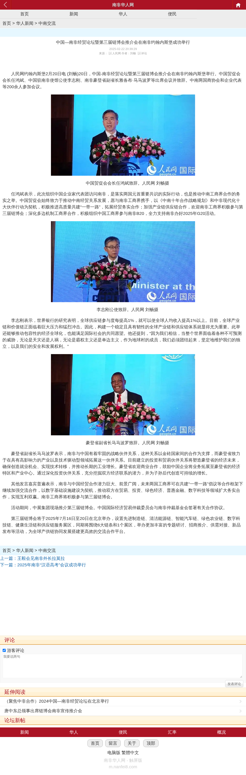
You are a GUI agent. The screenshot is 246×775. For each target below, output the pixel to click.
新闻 (73, 14)
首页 (24, 14)
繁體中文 (130, 752)
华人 (123, 14)
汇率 (172, 732)
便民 (172, 14)
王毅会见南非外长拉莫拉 (41, 558)
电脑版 (113, 752)
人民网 (116, 53)
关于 (132, 743)
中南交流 (47, 23)
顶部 (151, 743)
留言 (113, 743)
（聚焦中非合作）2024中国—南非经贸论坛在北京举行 (56, 701)
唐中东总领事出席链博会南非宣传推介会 (43, 710)
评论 (144, 53)
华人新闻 (24, 23)
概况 (221, 732)
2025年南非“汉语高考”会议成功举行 (51, 564)
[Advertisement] (123, 602)
